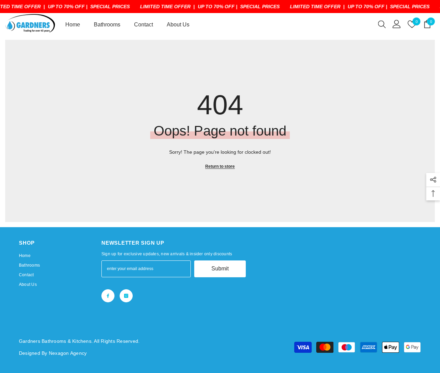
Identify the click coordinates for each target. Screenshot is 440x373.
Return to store (220, 166)
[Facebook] (107, 295)
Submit (220, 268)
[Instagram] (126, 295)
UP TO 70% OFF (66, 6)
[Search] (382, 24)
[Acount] (397, 24)
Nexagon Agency (68, 353)
